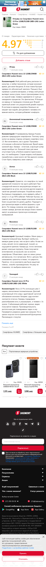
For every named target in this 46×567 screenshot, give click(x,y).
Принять (23, 553)
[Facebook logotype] (20, 424)
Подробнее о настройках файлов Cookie (18, 548)
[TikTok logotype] (23, 430)
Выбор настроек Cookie (10, 497)
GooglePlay (10, 509)
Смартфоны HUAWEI (11, 332)
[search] (41, 9)
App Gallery (39, 509)
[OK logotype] (38, 424)
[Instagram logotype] (14, 424)
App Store (25, 509)
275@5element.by (37, 501)
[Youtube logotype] (8, 424)
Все (4, 351)
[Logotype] (23, 9)
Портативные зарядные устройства (23, 351)
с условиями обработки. (32, 456)
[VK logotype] (26, 424)
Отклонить (23, 559)
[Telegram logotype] (32, 424)
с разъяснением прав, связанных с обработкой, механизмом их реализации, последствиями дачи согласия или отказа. (22, 459)
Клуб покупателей (10, 487)
